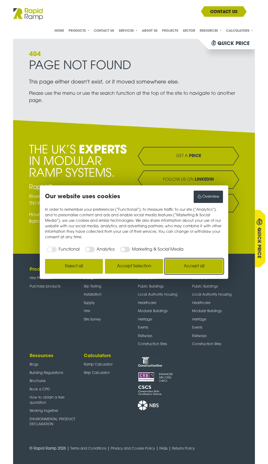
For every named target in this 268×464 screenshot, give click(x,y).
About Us (150, 30)
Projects (170, 30)
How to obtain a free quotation (47, 400)
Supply (89, 303)
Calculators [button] (238, 30)
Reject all (74, 266)
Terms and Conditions (88, 448)
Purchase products (45, 286)
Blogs (34, 364)
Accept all (194, 266)
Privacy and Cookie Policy (133, 448)
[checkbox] (62, 249)
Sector (189, 30)
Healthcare (147, 303)
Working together (44, 411)
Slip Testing (92, 286)
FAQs (163, 448)
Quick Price (259, 242)
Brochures (38, 381)
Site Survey (92, 319)
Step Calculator (97, 373)
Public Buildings (151, 286)
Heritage (145, 319)
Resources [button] (209, 30)
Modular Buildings (153, 311)
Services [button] (127, 30)
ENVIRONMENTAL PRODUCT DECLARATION (52, 422)
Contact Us (104, 30)
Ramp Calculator (98, 364)
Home (59, 30)
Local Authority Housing (157, 294)
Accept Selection (134, 266)
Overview (210, 197)
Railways (145, 336)
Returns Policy (183, 448)
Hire (87, 311)
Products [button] (78, 30)
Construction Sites (152, 344)
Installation (93, 294)
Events (143, 327)
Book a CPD (40, 389)
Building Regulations (46, 373)
